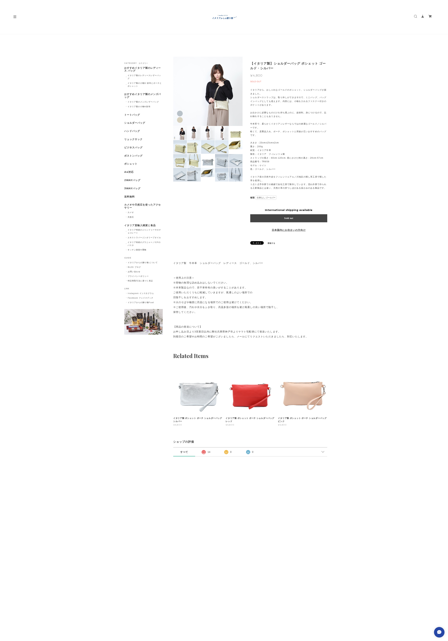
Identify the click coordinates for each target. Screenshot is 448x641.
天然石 (131, 217)
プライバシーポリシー (138, 276)
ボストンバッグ (133, 155)
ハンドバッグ (132, 131)
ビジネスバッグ (133, 147)
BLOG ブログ (134, 267)
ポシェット (130, 163)
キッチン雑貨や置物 (137, 250)
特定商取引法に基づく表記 (140, 280)
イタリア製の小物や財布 (139, 106)
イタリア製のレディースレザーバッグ (144, 77)
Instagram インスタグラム (141, 293)
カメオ (131, 212)
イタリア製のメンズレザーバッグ (143, 102)
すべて (184, 452)
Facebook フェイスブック (140, 298)
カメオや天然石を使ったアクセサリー (142, 206)
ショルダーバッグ (134, 122)
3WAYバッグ (132, 188)
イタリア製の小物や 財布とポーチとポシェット (145, 84)
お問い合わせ (134, 271)
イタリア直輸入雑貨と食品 (140, 225)
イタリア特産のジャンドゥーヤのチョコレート (144, 231)
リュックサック (133, 139)
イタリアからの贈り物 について (143, 262)
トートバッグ (132, 114)
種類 (252, 197)
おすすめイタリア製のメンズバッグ (142, 96)
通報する (271, 243)
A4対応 (129, 172)
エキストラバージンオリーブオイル (144, 237)
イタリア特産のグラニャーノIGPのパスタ (144, 243)
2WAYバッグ (132, 180)
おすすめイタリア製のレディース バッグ (142, 69)
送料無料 (129, 196)
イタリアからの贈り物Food (141, 302)
